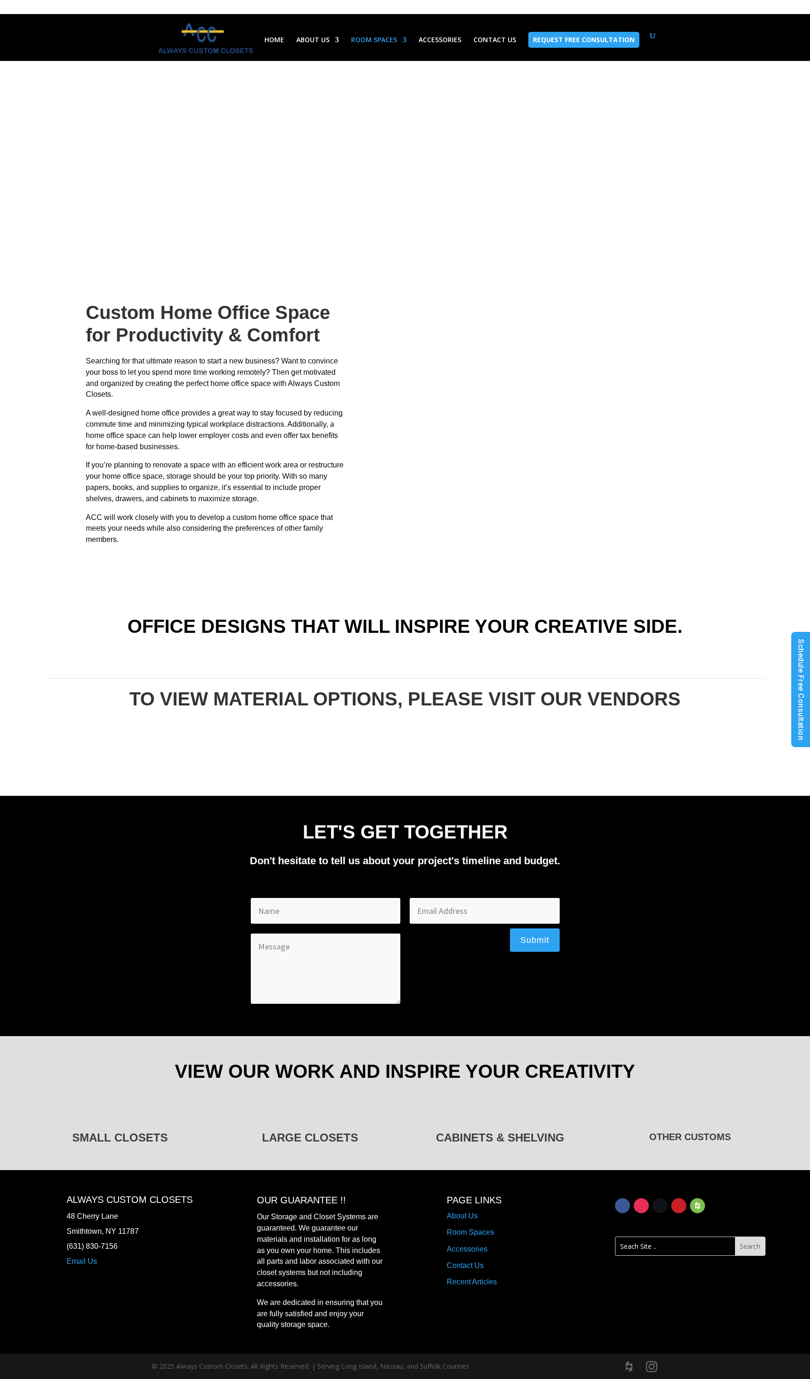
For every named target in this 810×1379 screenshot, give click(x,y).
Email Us (82, 1261)
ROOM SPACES (374, 40)
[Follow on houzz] (697, 1205)
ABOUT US (313, 40)
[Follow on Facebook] (622, 1205)
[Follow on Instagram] (641, 1205)
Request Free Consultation (584, 39)
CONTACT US (494, 40)
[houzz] (629, 1366)
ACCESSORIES (440, 40)
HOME (274, 40)
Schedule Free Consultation (800, 689)
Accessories (467, 1249)
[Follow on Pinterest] (678, 1205)
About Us (462, 1216)
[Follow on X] (660, 1205)
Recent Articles (472, 1282)
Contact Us (465, 1265)
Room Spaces (470, 1232)
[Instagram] (651, 1366)
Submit (534, 940)
